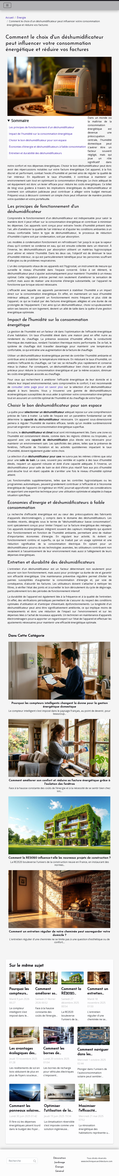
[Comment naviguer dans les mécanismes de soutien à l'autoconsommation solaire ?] (93, 1035)
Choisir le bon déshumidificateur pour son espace (37, 140)
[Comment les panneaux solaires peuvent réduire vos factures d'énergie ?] (24, 1092)
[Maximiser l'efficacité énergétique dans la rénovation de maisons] (94, 1092)
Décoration (59, 1158)
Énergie (21, 17)
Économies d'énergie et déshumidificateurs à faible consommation (47, 146)
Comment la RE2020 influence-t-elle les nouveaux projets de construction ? (60, 857)
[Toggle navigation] (7, 5)
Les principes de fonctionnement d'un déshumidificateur (41, 127)
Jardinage (59, 1162)
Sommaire (20, 120)
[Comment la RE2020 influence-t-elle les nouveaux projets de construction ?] (59, 825)
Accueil (9, 17)
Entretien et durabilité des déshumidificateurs (35, 153)
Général (59, 1171)
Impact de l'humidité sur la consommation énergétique (40, 133)
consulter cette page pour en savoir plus (37, 387)
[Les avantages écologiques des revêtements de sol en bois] (24, 1035)
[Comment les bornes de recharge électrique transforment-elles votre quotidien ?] (58, 1035)
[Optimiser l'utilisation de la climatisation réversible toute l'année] (59, 1092)
